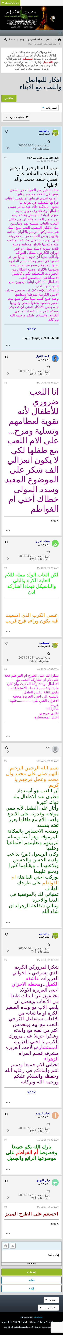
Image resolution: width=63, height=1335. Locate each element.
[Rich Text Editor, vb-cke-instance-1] (31, 1256)
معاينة (32, 1280)
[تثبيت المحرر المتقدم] (13, 1246)
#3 (5, 568)
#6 (5, 960)
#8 (5, 1207)
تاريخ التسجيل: (42, 145)
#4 (5, 669)
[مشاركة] (7, 148)
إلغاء (31, 1288)
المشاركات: (43, 148)
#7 (5, 1140)
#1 (5, 157)
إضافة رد (31, 1271)
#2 (5, 383)
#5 (5, 761)
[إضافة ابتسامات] (6, 1246)
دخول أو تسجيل (12, 3)
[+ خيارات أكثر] (7, 345)
